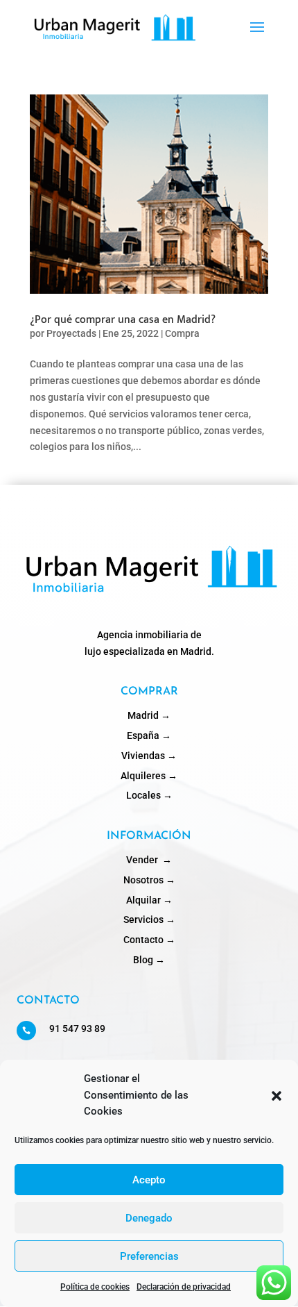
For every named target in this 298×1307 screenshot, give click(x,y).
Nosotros (149, 879)
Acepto (149, 1180)
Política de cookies (95, 1287)
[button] (276, 1096)
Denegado (149, 1218)
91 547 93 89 (77, 1028)
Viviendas (149, 755)
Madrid (149, 715)
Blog (149, 959)
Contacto (149, 939)
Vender (149, 859)
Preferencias (149, 1256)
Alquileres (149, 775)
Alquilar (149, 900)
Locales (149, 795)
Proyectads (71, 333)
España (149, 735)
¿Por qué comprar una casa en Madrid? (123, 319)
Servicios (149, 919)
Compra (182, 333)
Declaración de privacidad (184, 1287)
